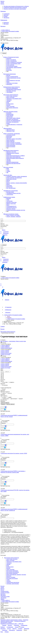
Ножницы (8, 575)
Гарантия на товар (5, 596)
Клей (7, 565)
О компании (6, 13)
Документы (6, 17)
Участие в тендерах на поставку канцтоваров (14, 8)
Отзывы (5, 16)
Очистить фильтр (10, 404)
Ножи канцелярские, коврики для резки (16, 574)
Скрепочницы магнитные (12, 582)
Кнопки (8, 568)
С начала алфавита (5, 345)
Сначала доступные (5, 354)
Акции (2, 587)
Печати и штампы (10, 577)
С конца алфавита (5, 346)
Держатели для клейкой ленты (13, 561)
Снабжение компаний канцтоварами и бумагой (15, 7)
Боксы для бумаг (10, 560)
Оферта (2, 599)
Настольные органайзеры (12, 572)
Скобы (8, 579)
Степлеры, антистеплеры (12, 583)
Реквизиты (6, 22)
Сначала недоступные (6, 353)
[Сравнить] (3, 409)
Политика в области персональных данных (11, 619)
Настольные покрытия (11, 573)
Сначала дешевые (5, 350)
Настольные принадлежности (11, 557)
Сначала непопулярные (6, 348)
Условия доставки (5, 592)
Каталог (3, 586)
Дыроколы (9, 562)
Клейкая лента (9, 566)
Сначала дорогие (5, 351)
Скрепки (8, 581)
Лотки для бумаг (10, 569)
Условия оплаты (5, 591)
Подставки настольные (12, 578)
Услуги (2, 590)
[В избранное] (4, 407)
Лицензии (5, 15)
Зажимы (8, 564)
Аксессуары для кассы (11, 559)
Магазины (6, 23)
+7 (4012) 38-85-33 (5, 30)
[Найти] (2, 228)
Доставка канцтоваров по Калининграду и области (16, 6)
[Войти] (1, 282)
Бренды (2, 588)
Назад (8, 316)
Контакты (3, 593)
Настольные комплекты (12, 570)
